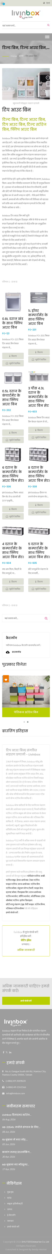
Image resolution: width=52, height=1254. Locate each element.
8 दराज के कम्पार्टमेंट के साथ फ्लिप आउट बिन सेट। (39, 474)
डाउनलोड (16, 652)
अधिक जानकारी (26, 950)
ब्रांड (9, 1197)
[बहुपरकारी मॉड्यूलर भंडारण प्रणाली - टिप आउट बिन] (26, 85)
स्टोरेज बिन (35, 883)
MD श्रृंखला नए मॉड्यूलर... (15, 1164)
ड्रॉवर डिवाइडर (25, 900)
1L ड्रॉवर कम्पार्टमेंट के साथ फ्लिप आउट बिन (38, 317)
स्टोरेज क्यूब (11, 879)
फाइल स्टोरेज (11, 883)
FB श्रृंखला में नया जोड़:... (15, 1139)
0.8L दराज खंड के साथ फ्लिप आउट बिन (12, 323)
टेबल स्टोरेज (34, 879)
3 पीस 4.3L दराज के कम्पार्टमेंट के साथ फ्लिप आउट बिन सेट (38, 397)
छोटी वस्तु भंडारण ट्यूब (15, 904)
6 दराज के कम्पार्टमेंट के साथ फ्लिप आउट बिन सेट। (13, 474)
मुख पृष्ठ (10, 1191)
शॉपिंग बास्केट (24, 896)
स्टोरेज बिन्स (40, 904)
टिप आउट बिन (31, 56)
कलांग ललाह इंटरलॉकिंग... (16, 1152)
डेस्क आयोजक (22, 879)
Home (14, 56)
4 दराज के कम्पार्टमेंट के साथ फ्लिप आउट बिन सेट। (13, 550)
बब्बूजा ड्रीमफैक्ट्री (15, 1203)
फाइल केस (38, 888)
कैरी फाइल (29, 904)
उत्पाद (9, 1209)
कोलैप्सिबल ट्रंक (38, 896)
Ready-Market (39, 1249)
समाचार (10, 1220)
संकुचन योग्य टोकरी (25, 888)
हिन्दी (48, 3)
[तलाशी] (47, 25)
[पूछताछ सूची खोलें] (2, 3)
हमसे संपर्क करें (12, 912)
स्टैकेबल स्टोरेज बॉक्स (15, 908)
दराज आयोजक (24, 883)
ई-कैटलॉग (11, 1215)
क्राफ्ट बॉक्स (11, 892)
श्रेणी (21, 56)
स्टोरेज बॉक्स (11, 888)
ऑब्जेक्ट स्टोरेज (12, 900)
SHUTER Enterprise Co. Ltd (35, 1241)
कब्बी (43, 875)
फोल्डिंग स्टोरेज (33, 875)
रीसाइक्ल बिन (22, 892)
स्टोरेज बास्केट (12, 896)
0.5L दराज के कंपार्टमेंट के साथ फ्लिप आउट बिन (11, 397)
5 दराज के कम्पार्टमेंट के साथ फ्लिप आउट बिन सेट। (39, 550)
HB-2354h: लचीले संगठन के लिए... (21, 1127)
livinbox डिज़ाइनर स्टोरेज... (16, 1115)
